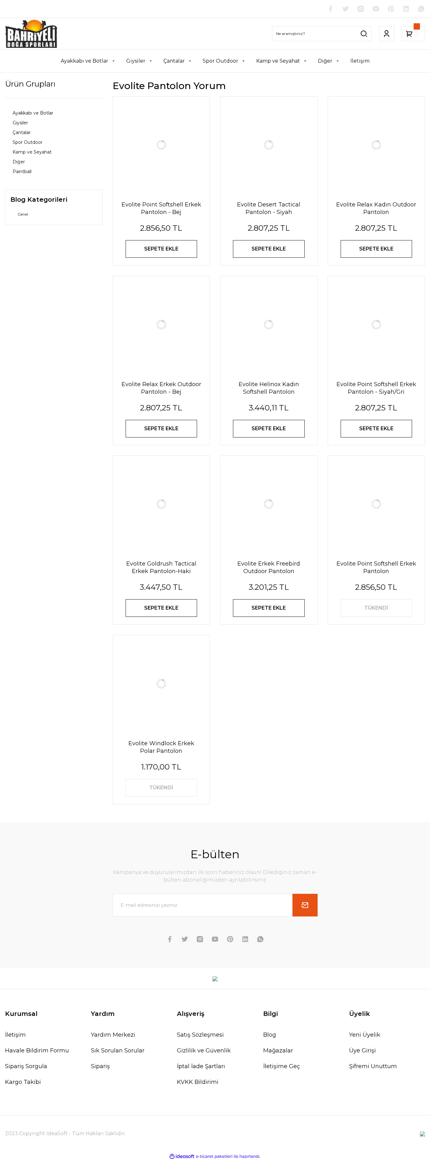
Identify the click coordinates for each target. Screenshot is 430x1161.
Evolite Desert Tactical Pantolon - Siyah (268, 208)
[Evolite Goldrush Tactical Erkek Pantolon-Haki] (161, 504)
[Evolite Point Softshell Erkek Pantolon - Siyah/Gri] (376, 324)
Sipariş (100, 1066)
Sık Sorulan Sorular (117, 1050)
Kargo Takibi (23, 1082)
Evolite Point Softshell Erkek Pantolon (376, 567)
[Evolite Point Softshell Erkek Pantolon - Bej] (161, 145)
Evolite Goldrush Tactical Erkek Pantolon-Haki (161, 567)
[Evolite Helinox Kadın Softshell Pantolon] (268, 324)
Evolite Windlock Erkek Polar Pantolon (161, 747)
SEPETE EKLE (161, 249)
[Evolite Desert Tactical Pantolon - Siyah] (268, 145)
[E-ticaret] (214, 1156)
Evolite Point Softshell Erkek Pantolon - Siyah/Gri (376, 388)
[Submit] (305, 905)
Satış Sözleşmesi (200, 1034)
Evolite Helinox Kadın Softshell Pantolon (269, 388)
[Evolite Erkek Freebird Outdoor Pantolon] (268, 504)
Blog (269, 1034)
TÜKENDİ (376, 608)
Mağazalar (278, 1050)
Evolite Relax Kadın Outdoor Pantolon (376, 208)
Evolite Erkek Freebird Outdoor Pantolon (268, 567)
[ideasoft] (182, 1156)
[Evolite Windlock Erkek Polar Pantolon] (161, 683)
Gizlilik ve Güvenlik (204, 1050)
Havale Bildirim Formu (37, 1050)
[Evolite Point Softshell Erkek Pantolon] (376, 504)
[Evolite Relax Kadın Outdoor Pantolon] (376, 145)
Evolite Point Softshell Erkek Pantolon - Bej (161, 208)
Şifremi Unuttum (373, 1066)
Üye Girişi (362, 1050)
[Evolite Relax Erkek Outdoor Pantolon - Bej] (161, 324)
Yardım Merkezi (113, 1034)
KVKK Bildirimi (197, 1082)
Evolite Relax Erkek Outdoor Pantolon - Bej (161, 388)
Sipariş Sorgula (26, 1066)
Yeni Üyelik (364, 1034)
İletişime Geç (281, 1066)
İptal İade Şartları (201, 1066)
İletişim (15, 1034)
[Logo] (31, 34)
